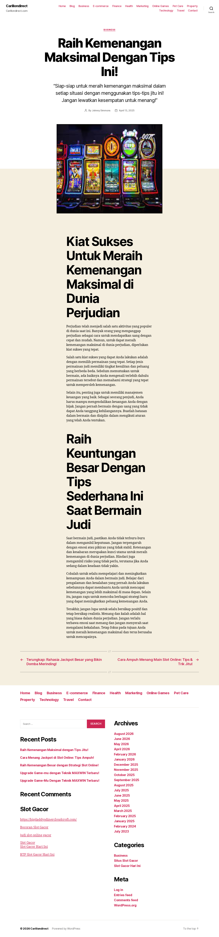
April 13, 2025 (126, 110)
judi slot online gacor (35, 835)
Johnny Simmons (101, 110)
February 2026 (125, 754)
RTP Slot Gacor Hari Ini (37, 855)
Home (62, 6)
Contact (193, 10)
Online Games (160, 6)
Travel (180, 10)
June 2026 (122, 739)
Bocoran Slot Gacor (34, 827)
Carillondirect (16, 6)
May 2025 (121, 800)
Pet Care (178, 6)
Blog (72, 6)
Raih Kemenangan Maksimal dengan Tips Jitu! (54, 750)
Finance (117, 6)
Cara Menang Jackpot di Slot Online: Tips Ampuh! (57, 757)
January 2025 (124, 821)
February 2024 (125, 826)
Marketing (142, 6)
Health (129, 6)
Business (84, 6)
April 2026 (122, 749)
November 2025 (126, 770)
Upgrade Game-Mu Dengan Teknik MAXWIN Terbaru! (59, 780)
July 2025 (121, 790)
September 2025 (126, 780)
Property (192, 6)
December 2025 (126, 765)
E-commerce (101, 6)
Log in (118, 890)
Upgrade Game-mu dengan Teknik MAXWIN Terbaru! (59, 773)
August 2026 (124, 734)
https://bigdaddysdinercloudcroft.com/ (48, 820)
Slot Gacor (27, 842)
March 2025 (123, 811)
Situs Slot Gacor (126, 860)
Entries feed (123, 895)
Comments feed (126, 900)
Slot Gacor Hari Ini (34, 847)
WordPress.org (125, 905)
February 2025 (125, 816)
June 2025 (122, 795)
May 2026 (121, 744)
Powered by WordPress (66, 928)
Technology (166, 10)
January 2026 (124, 759)
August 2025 (123, 785)
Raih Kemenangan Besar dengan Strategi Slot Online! (59, 765)
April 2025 (122, 806)
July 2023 (121, 831)
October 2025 (124, 775)
